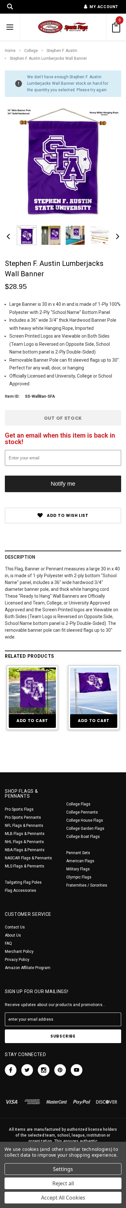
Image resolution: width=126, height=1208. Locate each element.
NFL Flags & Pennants (24, 825)
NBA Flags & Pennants (25, 850)
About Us (13, 935)
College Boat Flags (83, 836)
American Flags (80, 861)
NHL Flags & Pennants (24, 842)
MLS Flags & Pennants (24, 866)
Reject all (63, 1183)
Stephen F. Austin (62, 50)
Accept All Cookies (63, 1197)
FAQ (8, 943)
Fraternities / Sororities (86, 885)
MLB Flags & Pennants (25, 833)
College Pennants (82, 812)
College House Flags (84, 820)
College (31, 50)
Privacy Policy (17, 959)
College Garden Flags (85, 828)
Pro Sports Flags (19, 809)
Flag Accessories (20, 890)
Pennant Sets (78, 853)
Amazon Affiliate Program (27, 967)
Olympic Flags (78, 877)
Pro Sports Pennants (23, 817)
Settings (63, 1169)
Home (10, 50)
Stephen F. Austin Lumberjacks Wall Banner (48, 58)
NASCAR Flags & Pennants (28, 858)
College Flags (78, 804)
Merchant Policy (19, 951)
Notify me (63, 483)
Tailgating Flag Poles (23, 882)
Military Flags (78, 869)
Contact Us (15, 927)
